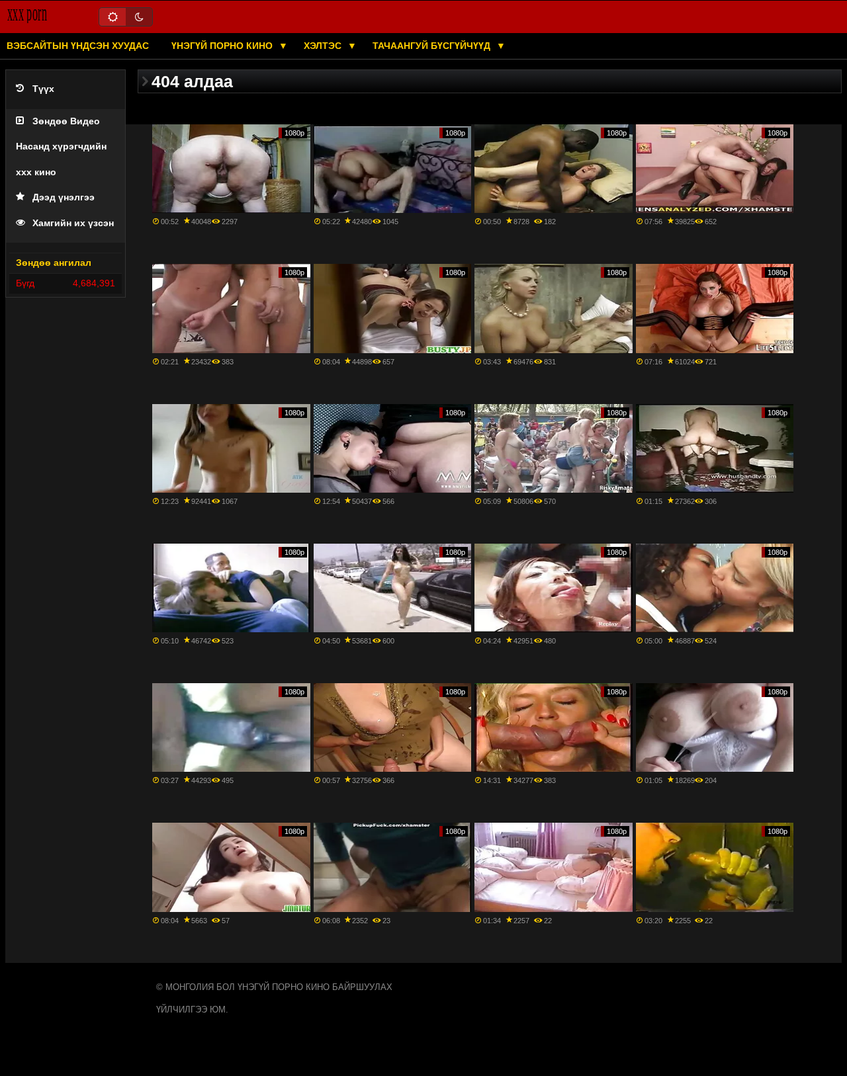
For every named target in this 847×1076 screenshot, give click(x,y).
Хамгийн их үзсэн (73, 223)
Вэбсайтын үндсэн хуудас (78, 45)
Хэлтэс (324, 45)
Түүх (43, 89)
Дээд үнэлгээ (63, 197)
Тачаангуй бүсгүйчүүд (433, 45)
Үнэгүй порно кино (223, 45)
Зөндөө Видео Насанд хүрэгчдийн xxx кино (61, 146)
